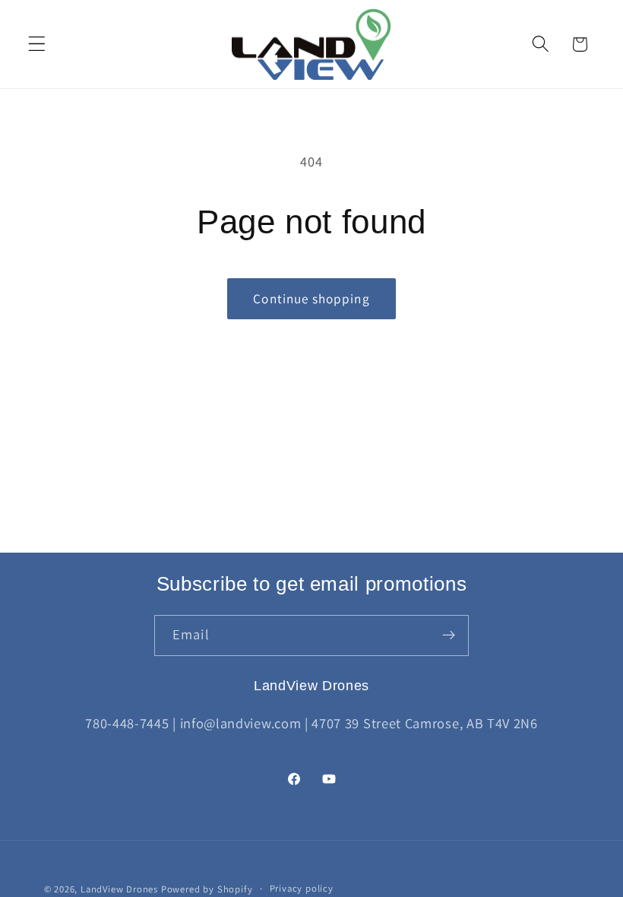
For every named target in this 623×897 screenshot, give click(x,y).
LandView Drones (119, 889)
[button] (36, 44)
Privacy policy (302, 888)
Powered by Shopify (207, 889)
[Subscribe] (448, 635)
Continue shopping (311, 298)
